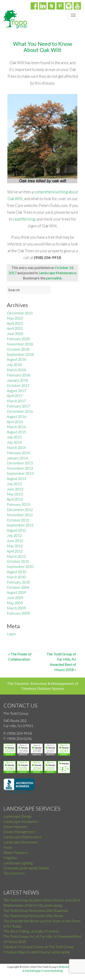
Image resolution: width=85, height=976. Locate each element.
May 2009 (15, 603)
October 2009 (18, 587)
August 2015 (16, 432)
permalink (54, 278)
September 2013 (20, 473)
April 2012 (15, 551)
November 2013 (20, 468)
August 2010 (16, 571)
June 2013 (15, 489)
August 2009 (16, 592)
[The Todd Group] (15, 19)
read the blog (24, 219)
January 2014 (17, 458)
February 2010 (18, 582)
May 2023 (15, 318)
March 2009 (16, 608)
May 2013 (15, 494)
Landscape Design (17, 816)
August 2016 (16, 416)
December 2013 (20, 463)
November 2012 (20, 515)
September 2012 (20, 525)
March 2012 (16, 556)
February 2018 (18, 375)
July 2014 (14, 442)
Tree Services (14, 873)
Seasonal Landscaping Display (26, 868)
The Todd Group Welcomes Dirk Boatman (35, 910)
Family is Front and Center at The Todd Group (38, 947)
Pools (7, 847)
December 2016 (20, 411)
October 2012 (18, 520)
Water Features (15, 852)
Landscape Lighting (18, 863)
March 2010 (16, 577)
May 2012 (15, 546)
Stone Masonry (15, 826)
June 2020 (15, 333)
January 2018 (17, 380)
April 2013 (15, 499)
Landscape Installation (20, 821)
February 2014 (18, 452)
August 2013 (16, 478)
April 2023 (15, 323)
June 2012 (15, 540)
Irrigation (10, 857)
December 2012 (20, 509)
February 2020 (18, 339)
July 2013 (14, 484)
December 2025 (20, 313)
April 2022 (15, 328)
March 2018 (16, 370)
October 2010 (18, 561)
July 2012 (14, 535)
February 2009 (18, 613)
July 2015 (14, 437)
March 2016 (16, 426)
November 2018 (20, 344)
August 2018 (16, 359)
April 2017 (15, 395)
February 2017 (18, 406)
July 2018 (14, 364)
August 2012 (16, 530)
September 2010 (20, 566)
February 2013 (18, 504)
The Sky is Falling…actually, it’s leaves (31, 931)
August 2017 (16, 390)
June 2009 (15, 597)
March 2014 (16, 447)
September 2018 (20, 354)
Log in (11, 634)
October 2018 (18, 349)
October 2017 (18, 385)
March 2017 (16, 401)
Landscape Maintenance (57, 273)
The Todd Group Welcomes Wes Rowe (33, 915)
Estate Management (19, 831)
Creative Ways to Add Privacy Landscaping (36, 952)
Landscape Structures (20, 842)
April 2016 (15, 421)
